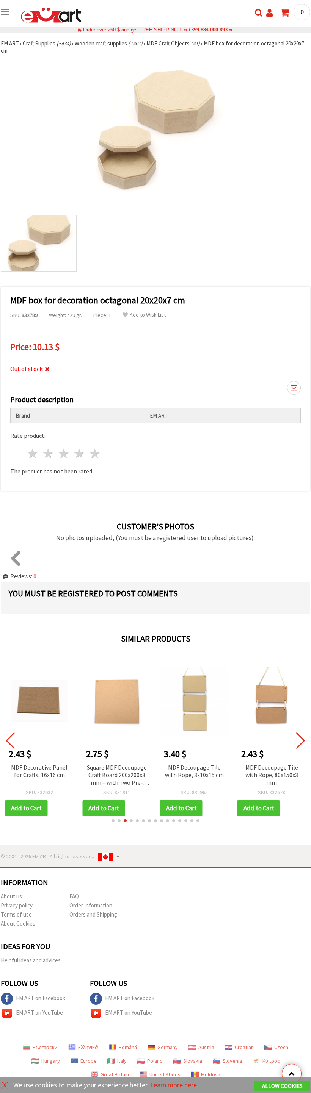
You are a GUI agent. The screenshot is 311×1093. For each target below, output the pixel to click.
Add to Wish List (148, 315)
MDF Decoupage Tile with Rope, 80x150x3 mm (271, 775)
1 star (33, 453)
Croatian (244, 1047)
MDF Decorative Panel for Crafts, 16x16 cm (39, 771)
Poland (155, 1060)
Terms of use (16, 914)
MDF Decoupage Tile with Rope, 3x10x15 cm (194, 771)
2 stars (49, 453)
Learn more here (173, 1085)
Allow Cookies (282, 1086)
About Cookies (18, 923)
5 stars (95, 453)
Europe (88, 1060)
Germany (167, 1047)
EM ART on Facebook (40, 998)
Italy (122, 1060)
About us (11, 896)
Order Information (90, 905)
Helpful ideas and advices (31, 960)
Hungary (50, 1060)
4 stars (79, 453)
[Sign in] (269, 13)
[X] (5, 1085)
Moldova (210, 1074)
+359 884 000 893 (208, 30)
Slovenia (232, 1060)
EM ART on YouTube (39, 1012)
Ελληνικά (88, 1047)
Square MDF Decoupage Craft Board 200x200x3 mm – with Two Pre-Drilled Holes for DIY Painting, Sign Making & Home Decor (117, 775)
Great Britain (115, 1074)
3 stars (64, 453)
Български (45, 1047)
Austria (206, 1047)
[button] (113, 820)
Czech (281, 1047)
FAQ (74, 896)
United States (165, 1074)
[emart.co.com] (51, 14)
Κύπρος (271, 1060)
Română (128, 1047)
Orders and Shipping (93, 914)
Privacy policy (17, 905)
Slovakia (192, 1060)
